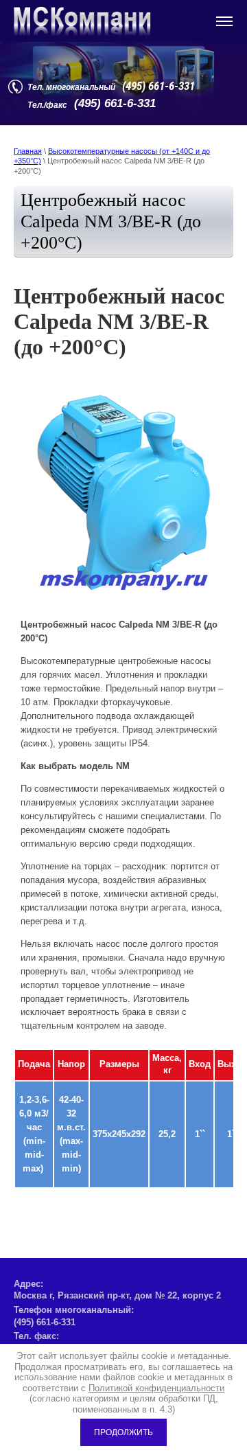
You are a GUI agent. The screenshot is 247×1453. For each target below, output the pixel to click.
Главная (28, 151)
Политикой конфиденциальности (156, 1388)
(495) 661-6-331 (158, 86)
